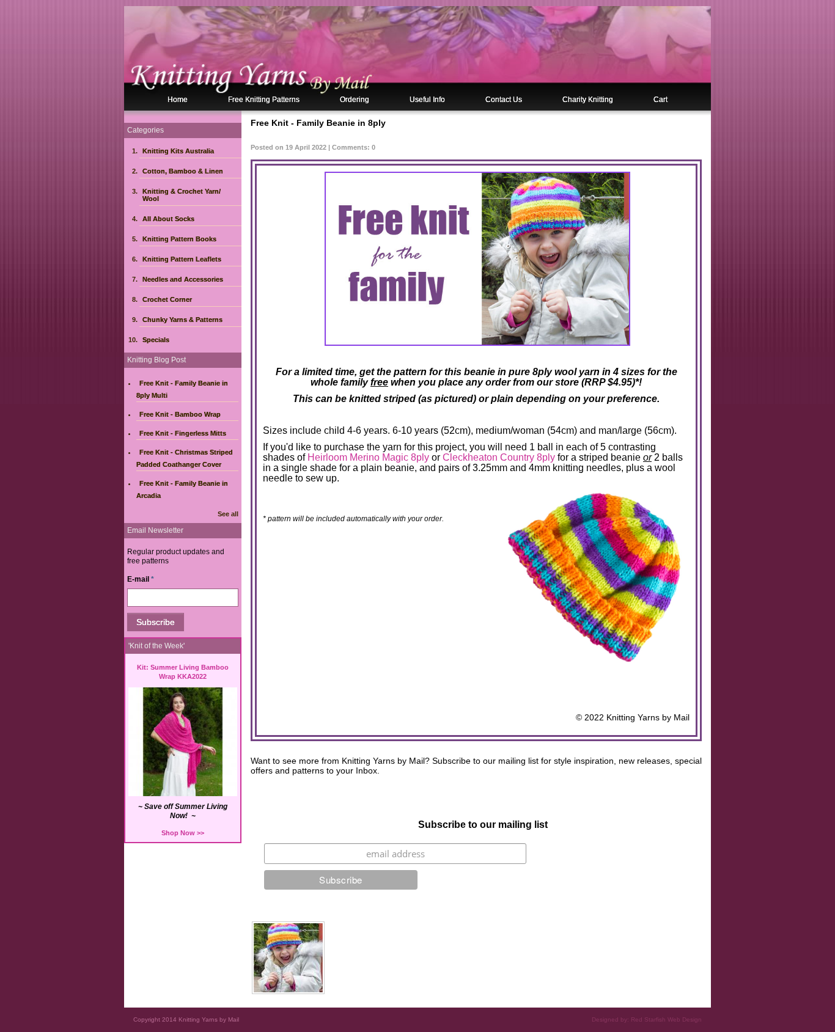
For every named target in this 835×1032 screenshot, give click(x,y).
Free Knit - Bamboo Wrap (180, 414)
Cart (660, 99)
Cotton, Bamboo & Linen (182, 171)
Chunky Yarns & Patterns (182, 319)
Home (177, 99)
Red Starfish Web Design (666, 1019)
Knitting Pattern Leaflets (181, 259)
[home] (417, 58)
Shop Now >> (182, 832)
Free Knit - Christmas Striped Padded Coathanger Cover (184, 458)
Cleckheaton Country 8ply (499, 457)
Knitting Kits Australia (178, 151)
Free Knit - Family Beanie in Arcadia (182, 489)
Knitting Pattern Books (179, 239)
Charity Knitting (587, 99)
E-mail (140, 579)
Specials (155, 339)
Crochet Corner (167, 299)
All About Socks (168, 218)
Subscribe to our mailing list (483, 824)
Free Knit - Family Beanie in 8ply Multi (182, 389)
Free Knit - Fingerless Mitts (182, 433)
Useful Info (427, 99)
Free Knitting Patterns (264, 99)
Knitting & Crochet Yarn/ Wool (181, 195)
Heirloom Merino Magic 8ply (368, 457)
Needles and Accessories (182, 279)
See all (228, 514)
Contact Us (503, 99)
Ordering (354, 99)
